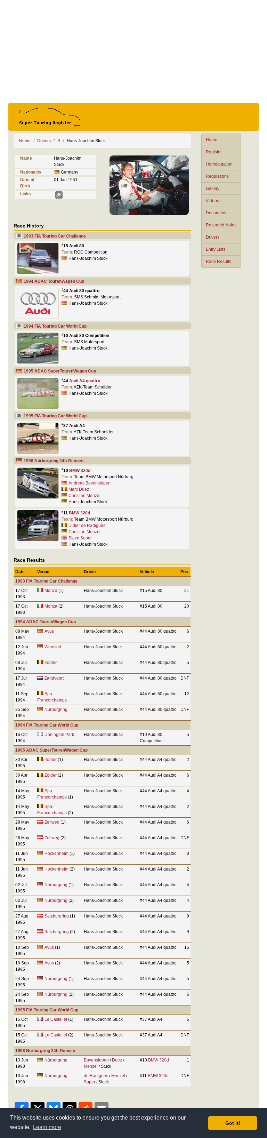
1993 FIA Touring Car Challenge (55, 236)
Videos (212, 200)
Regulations (217, 176)
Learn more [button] (47, 1127)
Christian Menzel (84, 495)
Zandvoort (54, 678)
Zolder (50, 662)
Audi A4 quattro (84, 380)
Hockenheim (56, 853)
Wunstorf (52, 646)
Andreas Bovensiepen (89, 483)
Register (214, 152)
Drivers (212, 237)
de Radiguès (96, 1075)
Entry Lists (215, 249)
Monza (50, 590)
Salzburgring (56, 916)
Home (211, 139)
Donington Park (59, 734)
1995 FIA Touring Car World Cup (55, 416)
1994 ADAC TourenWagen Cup (54, 281)
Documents (216, 212)
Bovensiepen (96, 1060)
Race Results (218, 261)
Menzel (91, 1066)
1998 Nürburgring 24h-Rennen (53, 460)
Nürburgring (55, 709)
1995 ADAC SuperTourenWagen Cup (60, 371)
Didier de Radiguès (86, 525)
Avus (49, 631)
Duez (117, 1060)
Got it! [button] (232, 1123)
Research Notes (221, 225)
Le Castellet (55, 1019)
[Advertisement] (133, 51)
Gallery (212, 188)
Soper (89, 1082)
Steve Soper (80, 538)
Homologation (219, 164)
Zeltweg (51, 822)
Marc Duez (78, 489)
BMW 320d (79, 470)
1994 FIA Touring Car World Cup (55, 326)
